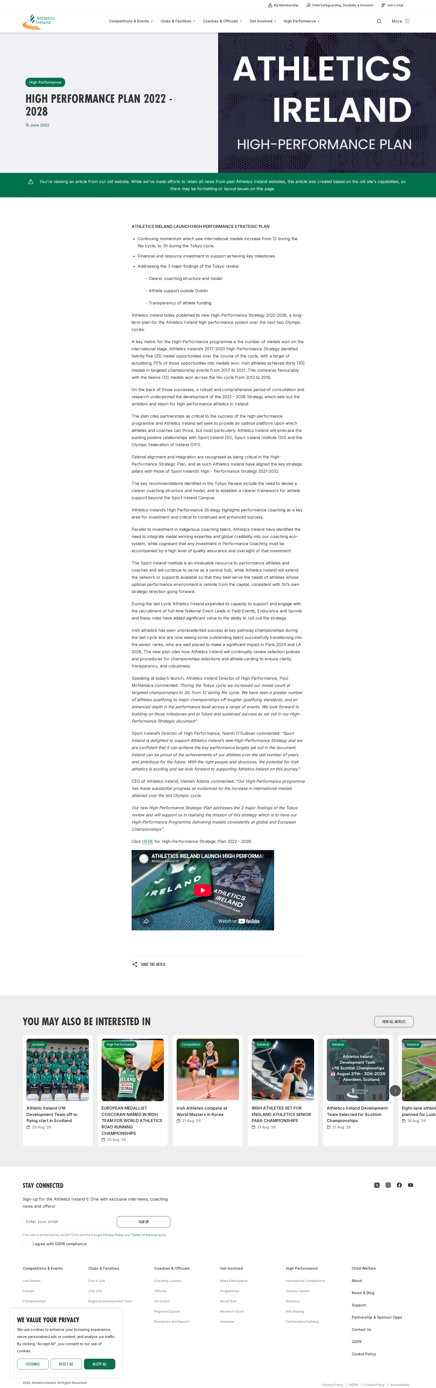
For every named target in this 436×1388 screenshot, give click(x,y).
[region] (66, 1343)
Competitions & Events (43, 1268)
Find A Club (96, 1281)
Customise (33, 1364)
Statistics (293, 1301)
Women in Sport (232, 1311)
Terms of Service (144, 1235)
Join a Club (395, 5)
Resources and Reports (172, 1321)
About (357, 1280)
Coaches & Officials (172, 1268)
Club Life (95, 1291)
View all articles (394, 1021)
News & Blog (363, 1293)
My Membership (286, 5)
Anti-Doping (295, 1311)
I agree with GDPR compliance (60, 1244)
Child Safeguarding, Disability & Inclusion (342, 5)
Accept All (100, 1364)
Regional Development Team (110, 1301)
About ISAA (228, 1301)
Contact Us (361, 1329)
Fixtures (29, 1291)
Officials (160, 1291)
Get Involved (231, 1268)
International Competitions (305, 1281)
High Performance (302, 1268)
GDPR (357, 1342)
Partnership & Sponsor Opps (377, 1317)
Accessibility (400, 1385)
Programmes (230, 1291)
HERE (147, 841)
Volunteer (227, 1321)
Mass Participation (234, 1281)
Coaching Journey (167, 1281)
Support (359, 1305)
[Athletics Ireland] (39, 21)
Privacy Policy (113, 1235)
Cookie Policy (364, 1354)
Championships (34, 1301)
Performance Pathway (302, 1321)
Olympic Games (298, 1291)
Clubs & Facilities (103, 1268)
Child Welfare (364, 1268)
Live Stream (31, 1281)
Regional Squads (167, 1311)
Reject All (66, 1364)
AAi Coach (162, 1301)
